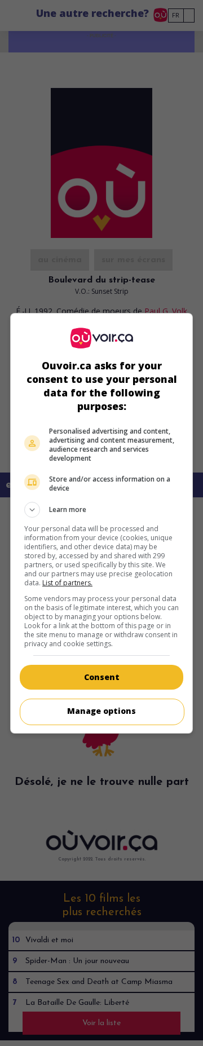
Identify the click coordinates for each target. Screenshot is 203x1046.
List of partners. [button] (67, 583)
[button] (101, 510)
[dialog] (101, 523)
